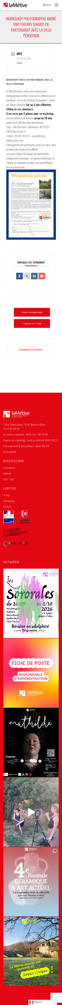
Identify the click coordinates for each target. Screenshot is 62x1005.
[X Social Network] (27, 276)
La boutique (9, 467)
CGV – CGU (8, 479)
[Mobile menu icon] (56, 5)
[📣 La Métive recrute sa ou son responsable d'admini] (31, 673)
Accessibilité (9, 452)
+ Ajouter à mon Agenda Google (31, 312)
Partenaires (8, 501)
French (37, 1002)
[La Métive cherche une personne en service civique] (31, 951)
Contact (7, 506)
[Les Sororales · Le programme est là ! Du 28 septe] (31, 603)
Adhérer (7, 473)
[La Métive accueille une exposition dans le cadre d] (31, 881)
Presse (6, 495)
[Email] (42, 276)
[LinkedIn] (34, 276)
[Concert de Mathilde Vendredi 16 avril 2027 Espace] (31, 742)
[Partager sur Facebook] (19, 276)
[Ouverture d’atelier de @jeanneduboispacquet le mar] (31, 812)
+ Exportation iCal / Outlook (31, 323)
